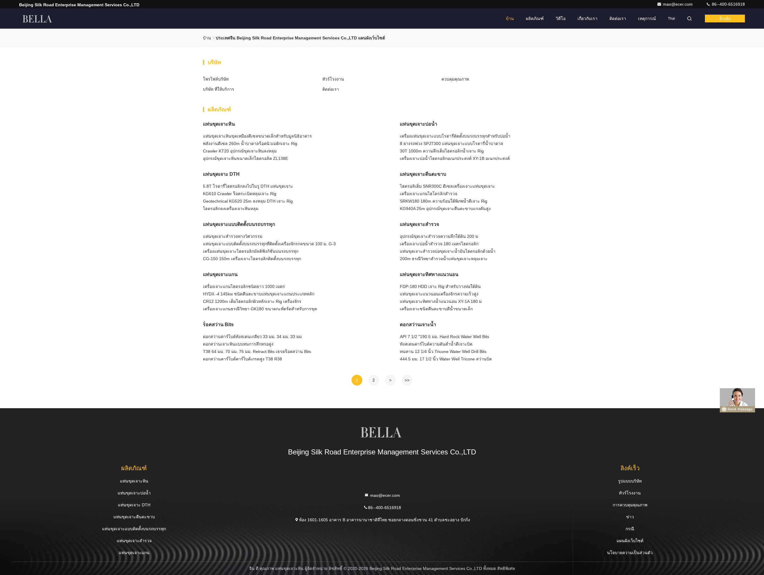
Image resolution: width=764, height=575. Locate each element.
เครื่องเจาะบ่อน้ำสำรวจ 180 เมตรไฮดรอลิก (439, 243)
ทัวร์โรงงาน (333, 79)
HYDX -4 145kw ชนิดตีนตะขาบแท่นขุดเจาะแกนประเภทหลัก (258, 294)
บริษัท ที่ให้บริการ (218, 89)
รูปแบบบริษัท (630, 481)
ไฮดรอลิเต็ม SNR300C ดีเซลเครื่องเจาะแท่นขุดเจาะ (447, 186)
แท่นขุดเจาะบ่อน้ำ (418, 124)
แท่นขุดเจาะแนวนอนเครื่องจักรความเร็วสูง (439, 294)
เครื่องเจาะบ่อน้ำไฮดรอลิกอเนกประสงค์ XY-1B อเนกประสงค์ (455, 158)
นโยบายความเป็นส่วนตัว (630, 552)
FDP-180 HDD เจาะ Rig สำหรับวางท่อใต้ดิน (440, 286)
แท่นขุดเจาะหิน (219, 124)
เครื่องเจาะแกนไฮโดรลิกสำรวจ (428, 193)
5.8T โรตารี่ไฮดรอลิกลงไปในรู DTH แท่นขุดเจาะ (248, 186)
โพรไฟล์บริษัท (216, 79)
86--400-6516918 (728, 4)
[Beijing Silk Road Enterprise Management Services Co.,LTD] (38, 18)
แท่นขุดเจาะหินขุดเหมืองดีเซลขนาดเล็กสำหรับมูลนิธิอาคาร (257, 136)
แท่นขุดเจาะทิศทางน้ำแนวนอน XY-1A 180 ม (441, 301)
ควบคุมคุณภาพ (455, 79)
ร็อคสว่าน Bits (218, 324)
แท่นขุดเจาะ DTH (221, 174)
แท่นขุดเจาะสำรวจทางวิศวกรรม (232, 236)
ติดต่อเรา (617, 18)
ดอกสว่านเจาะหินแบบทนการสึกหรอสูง (238, 344)
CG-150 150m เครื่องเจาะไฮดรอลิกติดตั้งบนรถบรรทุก (252, 258)
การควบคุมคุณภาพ (630, 504)
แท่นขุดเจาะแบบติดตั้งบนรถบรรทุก (239, 224)
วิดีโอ (561, 18)
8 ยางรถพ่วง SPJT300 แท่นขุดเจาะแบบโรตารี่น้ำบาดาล (451, 143)
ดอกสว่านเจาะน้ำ (418, 324)
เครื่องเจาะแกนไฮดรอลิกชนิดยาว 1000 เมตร (244, 286)
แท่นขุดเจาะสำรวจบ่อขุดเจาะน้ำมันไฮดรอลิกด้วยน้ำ (447, 251)
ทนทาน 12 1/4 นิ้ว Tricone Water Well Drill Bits (443, 351)
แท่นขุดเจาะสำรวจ (419, 224)
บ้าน (510, 18)
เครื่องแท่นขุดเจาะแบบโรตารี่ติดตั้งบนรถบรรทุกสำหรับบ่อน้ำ (455, 136)
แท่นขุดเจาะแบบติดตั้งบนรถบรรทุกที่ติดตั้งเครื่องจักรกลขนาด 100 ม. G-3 (269, 243)
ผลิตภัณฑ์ (535, 18)
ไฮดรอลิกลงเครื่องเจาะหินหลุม (230, 208)
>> (407, 380)
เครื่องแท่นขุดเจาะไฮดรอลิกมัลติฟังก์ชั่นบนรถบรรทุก (250, 251)
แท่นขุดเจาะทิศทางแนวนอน (429, 274)
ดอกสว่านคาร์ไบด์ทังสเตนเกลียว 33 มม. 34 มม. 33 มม (252, 336)
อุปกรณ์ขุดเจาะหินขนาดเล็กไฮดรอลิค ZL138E (245, 158)
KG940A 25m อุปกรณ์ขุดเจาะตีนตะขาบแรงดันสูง (445, 208)
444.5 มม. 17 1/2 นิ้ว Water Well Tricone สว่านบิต (446, 359)
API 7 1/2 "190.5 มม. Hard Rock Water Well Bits (444, 336)
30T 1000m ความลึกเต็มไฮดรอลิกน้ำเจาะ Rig (442, 151)
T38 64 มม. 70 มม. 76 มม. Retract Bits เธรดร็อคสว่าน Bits (257, 351)
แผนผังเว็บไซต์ (630, 540)
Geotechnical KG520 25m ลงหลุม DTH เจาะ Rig (248, 201)
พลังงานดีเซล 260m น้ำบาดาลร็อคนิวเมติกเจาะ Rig (250, 143)
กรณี (630, 528)
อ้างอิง (725, 18)
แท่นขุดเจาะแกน (220, 274)
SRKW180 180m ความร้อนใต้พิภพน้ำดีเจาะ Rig (443, 201)
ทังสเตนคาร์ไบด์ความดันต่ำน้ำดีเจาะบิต (436, 344)
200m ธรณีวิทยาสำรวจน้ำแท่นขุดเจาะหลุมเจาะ (444, 258)
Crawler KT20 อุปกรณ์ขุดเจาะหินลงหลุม (240, 151)
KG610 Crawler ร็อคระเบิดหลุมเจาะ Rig (239, 193)
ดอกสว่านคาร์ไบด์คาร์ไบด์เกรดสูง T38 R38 (242, 359)
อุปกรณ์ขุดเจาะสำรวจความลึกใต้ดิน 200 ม (439, 236)
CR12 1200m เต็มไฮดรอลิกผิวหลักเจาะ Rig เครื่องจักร (252, 301)
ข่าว (630, 516)
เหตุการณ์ (647, 18)
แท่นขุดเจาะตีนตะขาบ (423, 174)
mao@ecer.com (678, 4)
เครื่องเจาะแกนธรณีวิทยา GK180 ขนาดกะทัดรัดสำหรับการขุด (260, 308)
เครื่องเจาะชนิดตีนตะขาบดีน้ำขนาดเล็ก (436, 308)
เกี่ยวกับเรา (587, 18)
